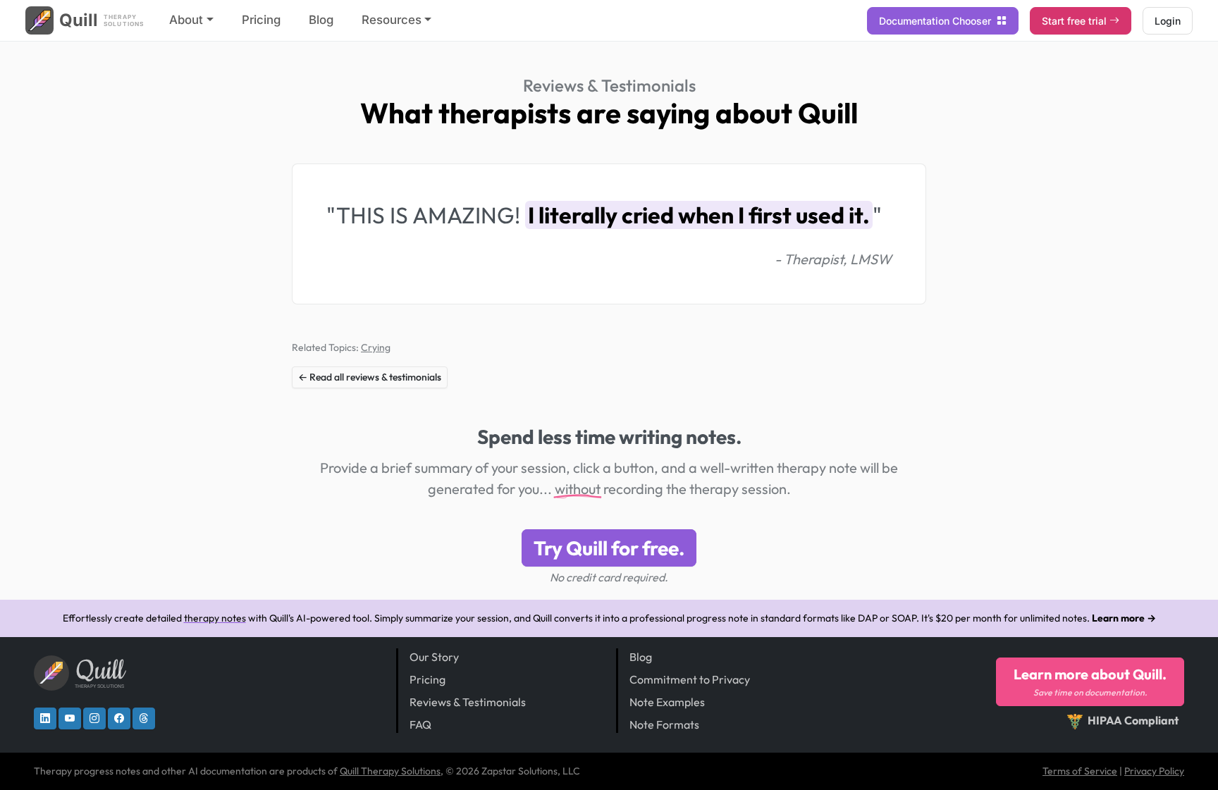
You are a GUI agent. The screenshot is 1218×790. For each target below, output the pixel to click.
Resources (392, 20)
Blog (321, 20)
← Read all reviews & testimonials (369, 377)
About (186, 20)
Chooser (936, 21)
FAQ (420, 724)
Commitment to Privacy (689, 679)
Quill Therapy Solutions (390, 771)
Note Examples (667, 702)
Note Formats (664, 724)
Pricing (261, 20)
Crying (375, 347)
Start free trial (1074, 21)
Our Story (434, 657)
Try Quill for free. (609, 548)
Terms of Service (1079, 771)
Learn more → (1124, 618)
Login (1168, 21)
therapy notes (215, 618)
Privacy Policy (1154, 771)
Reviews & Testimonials (609, 85)
